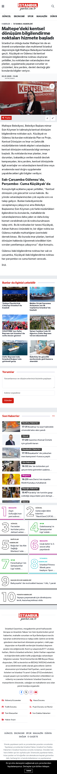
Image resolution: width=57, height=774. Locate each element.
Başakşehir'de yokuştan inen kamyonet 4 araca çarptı (36, 455)
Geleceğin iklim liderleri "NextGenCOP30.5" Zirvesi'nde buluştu (45, 514)
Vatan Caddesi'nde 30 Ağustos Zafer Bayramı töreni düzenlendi (40, 333)
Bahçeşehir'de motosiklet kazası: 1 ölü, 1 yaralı (33, 583)
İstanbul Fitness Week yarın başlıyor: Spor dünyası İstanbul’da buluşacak (47, 568)
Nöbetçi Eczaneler (13, 700)
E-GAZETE (33, 737)
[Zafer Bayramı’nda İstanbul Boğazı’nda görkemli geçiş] (14, 348)
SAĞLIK (22, 737)
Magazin (26, 475)
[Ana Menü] (3, 6)
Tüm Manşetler (11, 713)
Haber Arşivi (10, 720)
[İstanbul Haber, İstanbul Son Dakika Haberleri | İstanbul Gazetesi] (28, 6)
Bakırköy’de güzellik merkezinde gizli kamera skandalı (41, 359)
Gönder (8, 400)
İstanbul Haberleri (23, 24)
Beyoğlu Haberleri (30, 489)
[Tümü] (53, 416)
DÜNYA (48, 733)
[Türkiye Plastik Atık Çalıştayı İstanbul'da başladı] (14, 294)
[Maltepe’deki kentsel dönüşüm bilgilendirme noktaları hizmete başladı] (28, 98)
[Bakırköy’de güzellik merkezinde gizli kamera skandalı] (42, 348)
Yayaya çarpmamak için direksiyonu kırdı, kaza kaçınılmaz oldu (34, 599)
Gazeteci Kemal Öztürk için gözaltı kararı (36, 442)
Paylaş (8, 118)
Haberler (6, 24)
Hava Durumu (39, 700)
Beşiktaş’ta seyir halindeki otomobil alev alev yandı (37, 429)
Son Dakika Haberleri (41, 713)
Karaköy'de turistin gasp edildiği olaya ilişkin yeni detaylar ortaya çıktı (37, 494)
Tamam (28, 770)
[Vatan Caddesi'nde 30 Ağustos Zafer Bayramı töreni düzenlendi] (42, 322)
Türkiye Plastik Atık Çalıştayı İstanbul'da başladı (12, 306)
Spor (42, 523)
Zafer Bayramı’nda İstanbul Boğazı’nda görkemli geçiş (11, 359)
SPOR (30, 16)
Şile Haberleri (28, 462)
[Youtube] (36, 692)
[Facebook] (21, 692)
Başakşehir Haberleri (31, 449)
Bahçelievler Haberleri (21, 580)
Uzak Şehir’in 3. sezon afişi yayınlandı (47, 547)
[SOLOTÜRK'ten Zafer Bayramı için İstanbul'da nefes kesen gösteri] (14, 322)
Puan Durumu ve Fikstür (43, 707)
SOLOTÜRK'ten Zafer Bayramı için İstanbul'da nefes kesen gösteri (13, 333)
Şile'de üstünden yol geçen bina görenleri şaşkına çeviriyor (35, 468)
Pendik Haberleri (24, 594)
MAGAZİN (41, 16)
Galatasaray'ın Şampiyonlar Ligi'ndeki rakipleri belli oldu (47, 529)
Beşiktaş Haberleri (30, 423)
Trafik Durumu (11, 707)
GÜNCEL (6, 16)
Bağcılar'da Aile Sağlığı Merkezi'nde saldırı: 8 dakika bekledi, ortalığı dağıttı (19, 549)
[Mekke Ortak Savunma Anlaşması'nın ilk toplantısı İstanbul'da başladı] (42, 294)
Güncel (25, 436)
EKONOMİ (19, 16)
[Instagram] (31, 692)
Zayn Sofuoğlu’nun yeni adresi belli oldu (15, 514)
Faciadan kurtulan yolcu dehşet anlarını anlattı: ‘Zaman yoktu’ (18, 529)
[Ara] (52, 6)
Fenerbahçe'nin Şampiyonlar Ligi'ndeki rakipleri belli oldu (18, 566)
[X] (26, 692)
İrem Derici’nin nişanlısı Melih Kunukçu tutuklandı (36, 481)
